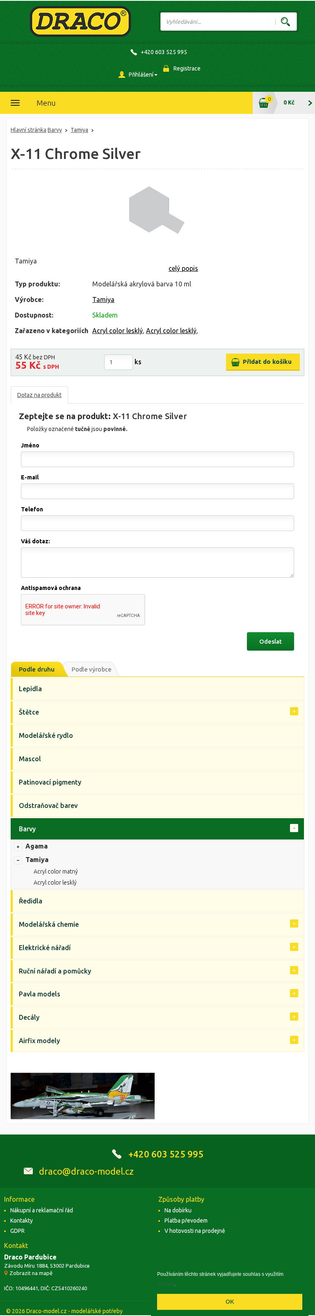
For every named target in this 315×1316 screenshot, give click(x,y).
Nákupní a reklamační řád (41, 1210)
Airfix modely (39, 1040)
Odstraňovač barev (48, 805)
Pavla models (39, 994)
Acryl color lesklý (117, 330)
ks (138, 361)
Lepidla (30, 688)
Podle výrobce (91, 669)
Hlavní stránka (28, 130)
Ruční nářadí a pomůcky (55, 971)
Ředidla (30, 901)
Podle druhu (37, 669)
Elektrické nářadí (45, 947)
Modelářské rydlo (46, 735)
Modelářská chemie (49, 924)
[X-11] (155, 210)
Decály (29, 1017)
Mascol (30, 758)
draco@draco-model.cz (86, 1171)
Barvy (55, 130)
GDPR (17, 1231)
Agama (36, 846)
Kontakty (21, 1220)
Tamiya (79, 130)
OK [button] (230, 1301)
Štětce (29, 712)
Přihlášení (141, 74)
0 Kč (288, 102)
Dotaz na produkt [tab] (39, 395)
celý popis (183, 268)
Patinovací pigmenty (50, 782)
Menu (46, 103)
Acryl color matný (56, 871)
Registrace (187, 68)
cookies (165, 1284)
